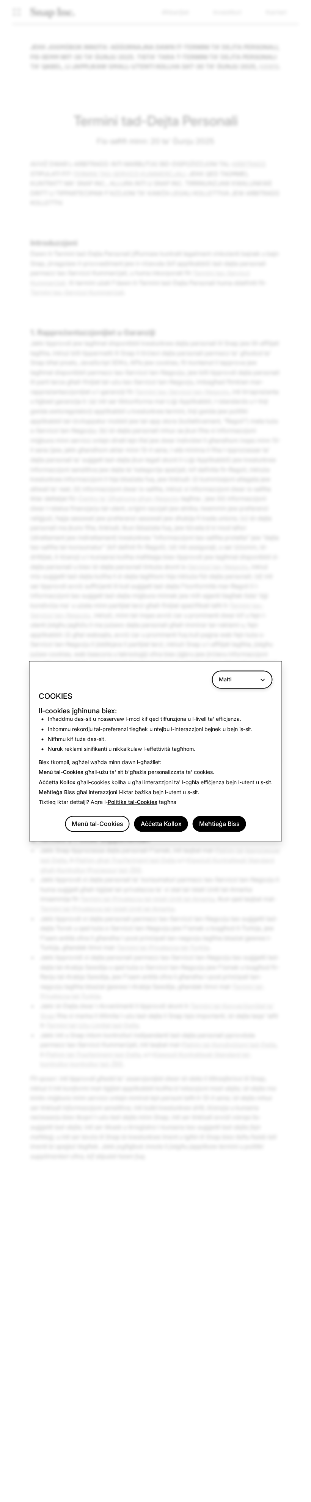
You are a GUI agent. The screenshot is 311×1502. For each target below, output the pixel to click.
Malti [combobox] (225, 679)
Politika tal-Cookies (132, 802)
